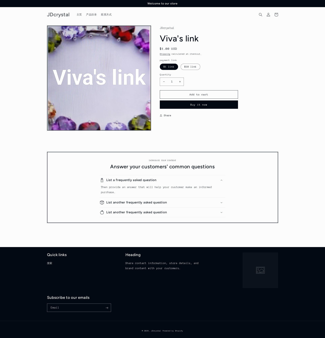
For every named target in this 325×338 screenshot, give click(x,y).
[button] (261, 14)
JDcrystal (156, 331)
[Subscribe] (107, 308)
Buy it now (199, 104)
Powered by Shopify (173, 331)
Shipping (165, 54)
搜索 (49, 263)
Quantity (165, 74)
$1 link (169, 66)
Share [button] (167, 115)
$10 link (190, 66)
